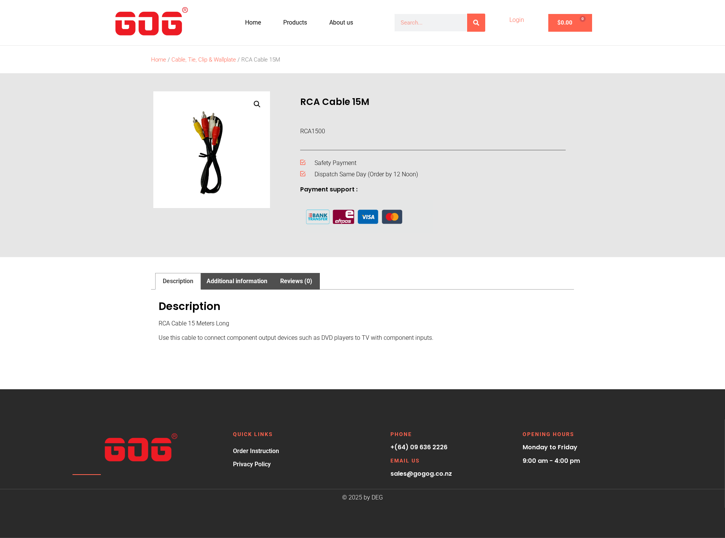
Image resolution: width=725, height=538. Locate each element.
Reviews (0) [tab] (296, 281)
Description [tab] (178, 281)
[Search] (476, 23)
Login (516, 19)
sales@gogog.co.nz (421, 473)
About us (341, 22)
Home (253, 22)
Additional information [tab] (237, 281)
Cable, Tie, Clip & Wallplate (203, 59)
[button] (257, 104)
